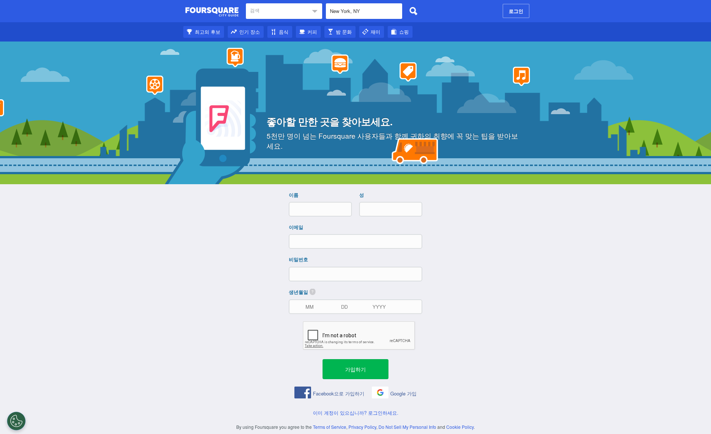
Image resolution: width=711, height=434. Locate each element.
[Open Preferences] (16, 421)
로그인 (516, 10)
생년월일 (301, 292)
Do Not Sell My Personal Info (407, 427)
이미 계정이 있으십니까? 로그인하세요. (355, 412)
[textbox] (284, 11)
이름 (293, 195)
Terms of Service (329, 427)
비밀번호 (298, 259)
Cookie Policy (460, 427)
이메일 (296, 227)
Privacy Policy (362, 427)
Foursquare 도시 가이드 (212, 11)
